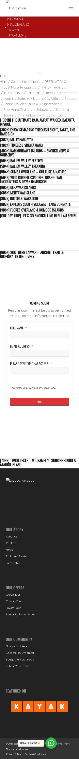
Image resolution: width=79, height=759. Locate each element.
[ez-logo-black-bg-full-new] (33, 8)
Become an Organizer (20, 652)
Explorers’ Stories (17, 556)
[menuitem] (70, 8)
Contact (11, 543)
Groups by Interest (17, 646)
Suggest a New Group (20, 659)
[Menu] (70, 8)
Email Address (21, 346)
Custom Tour (14, 601)
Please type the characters (30, 364)
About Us (11, 536)
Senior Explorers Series (20, 614)
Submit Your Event (17, 666)
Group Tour (13, 594)
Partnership (13, 563)
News (9, 549)
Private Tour (13, 607)
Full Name (18, 328)
